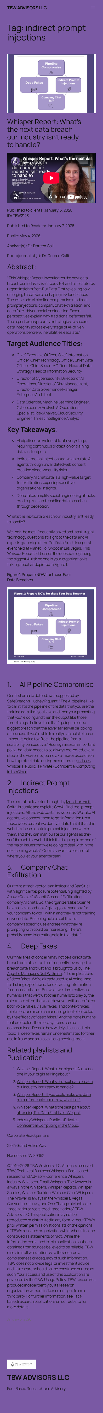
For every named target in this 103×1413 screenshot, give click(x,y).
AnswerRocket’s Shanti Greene (33, 896)
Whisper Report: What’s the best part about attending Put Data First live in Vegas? (53, 1109)
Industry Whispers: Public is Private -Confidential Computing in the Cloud (51, 766)
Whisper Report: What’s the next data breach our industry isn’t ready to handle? (44, 133)
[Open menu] (93, 8)
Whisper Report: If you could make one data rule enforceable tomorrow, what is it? (54, 1097)
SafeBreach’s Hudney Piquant (32, 701)
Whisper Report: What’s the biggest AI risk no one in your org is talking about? (54, 1071)
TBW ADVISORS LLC (27, 8)
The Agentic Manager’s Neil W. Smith (48, 970)
